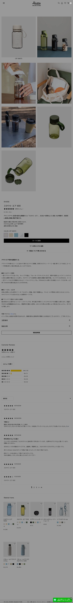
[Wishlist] (65, 3)
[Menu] (4, 3)
